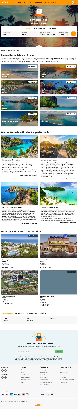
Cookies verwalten (25, 377)
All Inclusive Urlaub (32, 313)
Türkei (28, 318)
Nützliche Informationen (46, 382)
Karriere (22, 372)
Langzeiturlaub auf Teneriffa (53, 167)
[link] (19, 71)
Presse (22, 382)
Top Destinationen (7, 313)
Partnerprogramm (44, 379)
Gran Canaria (30, 320)
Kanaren (52, 318)
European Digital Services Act (67, 379)
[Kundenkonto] (73, 2)
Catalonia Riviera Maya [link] (47, 296)
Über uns (23, 370)
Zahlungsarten (43, 372)
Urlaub (8, 50)
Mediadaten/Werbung (26, 379)
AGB (61, 370)
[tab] (26, 28)
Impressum (62, 374)
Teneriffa (5, 318)
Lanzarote (5, 320)
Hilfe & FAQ (43, 370)
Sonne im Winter (19, 313)
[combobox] (11, 34)
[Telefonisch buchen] (68, 2)
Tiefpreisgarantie (44, 377)
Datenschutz (63, 377)
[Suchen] (73, 33)
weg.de (3, 50)
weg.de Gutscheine (44, 374)
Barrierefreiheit (63, 382)
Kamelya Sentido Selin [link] (8, 296)
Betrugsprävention (44, 384)
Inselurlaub (43, 313)
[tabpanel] (39, 320)
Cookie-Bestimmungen (26, 374)
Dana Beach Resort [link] (45, 260)
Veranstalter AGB (64, 372)
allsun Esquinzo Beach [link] (8, 260)
